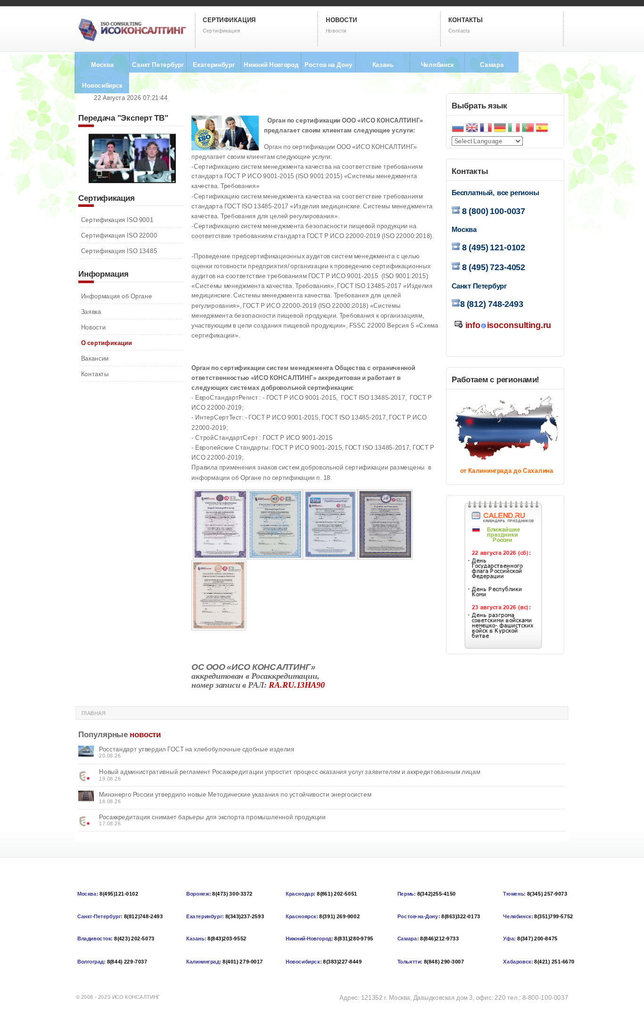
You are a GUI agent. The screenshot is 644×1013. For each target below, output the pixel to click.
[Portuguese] (528, 128)
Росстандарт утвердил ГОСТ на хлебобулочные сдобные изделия (197, 749)
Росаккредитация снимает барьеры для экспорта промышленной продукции (212, 817)
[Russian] (458, 128)
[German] (500, 128)
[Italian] (514, 128)
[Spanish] (542, 128)
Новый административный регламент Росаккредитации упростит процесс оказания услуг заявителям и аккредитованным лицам (289, 771)
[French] (485, 128)
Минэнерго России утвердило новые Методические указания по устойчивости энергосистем (235, 794)
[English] (472, 128)
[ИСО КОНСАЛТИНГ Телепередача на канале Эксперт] (132, 180)
